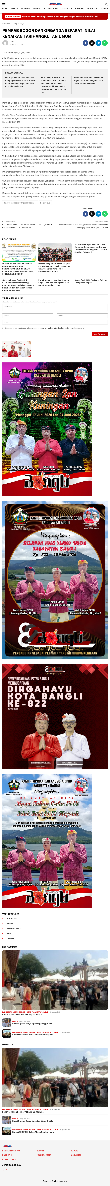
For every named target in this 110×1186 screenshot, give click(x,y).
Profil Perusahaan (11, 1151)
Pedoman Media (44, 1155)
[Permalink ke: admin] (5, 42)
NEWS (29, 1012)
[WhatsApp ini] (105, 43)
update (10, 933)
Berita (9, 1012)
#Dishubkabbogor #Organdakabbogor (20, 202)
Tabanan (10, 938)
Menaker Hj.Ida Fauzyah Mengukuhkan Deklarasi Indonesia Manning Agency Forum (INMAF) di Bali (83, 224)
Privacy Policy (9, 1159)
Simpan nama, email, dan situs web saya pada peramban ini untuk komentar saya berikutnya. (44, 328)
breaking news (14, 928)
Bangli (10, 923)
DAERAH (15, 1012)
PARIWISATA (36, 1012)
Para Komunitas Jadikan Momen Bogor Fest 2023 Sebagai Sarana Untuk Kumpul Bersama (88, 80)
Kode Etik (7, 1155)
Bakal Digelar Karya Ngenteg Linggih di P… (33, 1023)
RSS (7, 1169)
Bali (4, 1012)
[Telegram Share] (98, 43)
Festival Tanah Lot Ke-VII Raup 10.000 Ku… (23, 1014)
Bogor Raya (45, 202)
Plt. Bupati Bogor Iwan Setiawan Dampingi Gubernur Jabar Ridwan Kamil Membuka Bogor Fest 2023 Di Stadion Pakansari (90, 248)
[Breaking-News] (55, 4)
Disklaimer (76, 1155)
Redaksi (40, 1151)
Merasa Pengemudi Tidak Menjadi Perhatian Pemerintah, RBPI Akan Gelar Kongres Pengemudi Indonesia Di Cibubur (54, 267)
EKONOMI (22, 1012)
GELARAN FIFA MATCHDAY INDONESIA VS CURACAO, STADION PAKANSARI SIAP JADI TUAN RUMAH (27, 224)
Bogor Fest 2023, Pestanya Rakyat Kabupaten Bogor (90, 281)
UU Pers (74, 1151)
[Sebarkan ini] (85, 43)
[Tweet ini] (92, 43)
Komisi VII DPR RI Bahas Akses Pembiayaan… (33, 1034)
